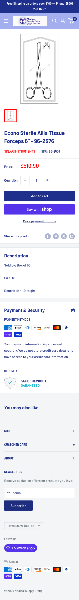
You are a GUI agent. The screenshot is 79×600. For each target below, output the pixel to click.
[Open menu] (6, 21)
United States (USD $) (20, 526)
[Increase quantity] (47, 180)
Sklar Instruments (19, 151)
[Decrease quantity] (25, 180)
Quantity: (11, 180)
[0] (71, 20)
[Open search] (54, 21)
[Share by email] (72, 236)
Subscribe (18, 505)
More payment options (39, 221)
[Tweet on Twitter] (64, 236)
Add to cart (39, 196)
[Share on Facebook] (48, 236)
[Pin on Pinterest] (56, 236)
